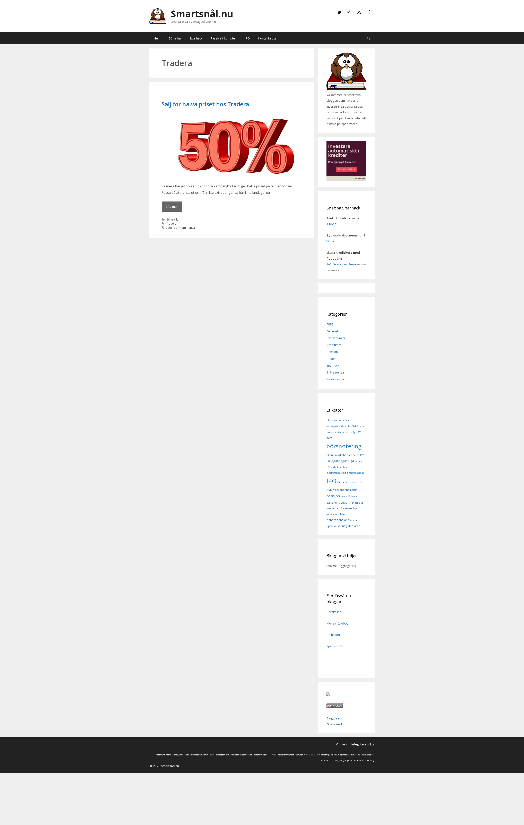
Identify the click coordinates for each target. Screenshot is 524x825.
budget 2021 (356, 432)
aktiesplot (344, 420)
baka (361, 426)
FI (365, 455)
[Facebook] (369, 12)
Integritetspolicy (363, 744)
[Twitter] (339, 12)
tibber (342, 514)
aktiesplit (332, 420)
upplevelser (333, 526)
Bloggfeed (333, 718)
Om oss (341, 744)
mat (329, 489)
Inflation (343, 467)
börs (329, 438)
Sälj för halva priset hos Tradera (205, 104)
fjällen (336, 461)
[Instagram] (349, 12)
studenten (332, 514)
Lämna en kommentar (180, 228)
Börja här (175, 38)
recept (342, 502)
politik (344, 496)
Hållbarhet (332, 467)
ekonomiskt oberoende (341, 455)
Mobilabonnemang (345, 490)
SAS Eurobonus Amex (341, 264)
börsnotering (343, 446)
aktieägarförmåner (336, 426)
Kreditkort (333, 345)
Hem (157, 38)
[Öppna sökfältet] (369, 38)
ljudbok (353, 482)
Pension (332, 352)
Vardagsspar (335, 379)
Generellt (172, 219)
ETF (362, 455)
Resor (330, 359)
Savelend (347, 508)
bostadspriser (341, 432)
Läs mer (172, 206)
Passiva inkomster (223, 38)
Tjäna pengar (335, 372)
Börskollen (333, 612)
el (358, 454)
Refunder (353, 502)
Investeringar (336, 338)
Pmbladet (333, 635)
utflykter (347, 526)
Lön (360, 482)
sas (361, 502)
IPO (247, 38)
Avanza (353, 426)
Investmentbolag (355, 472)
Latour (345, 482)
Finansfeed (334, 724)
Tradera (171, 223)
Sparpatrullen (335, 646)
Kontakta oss (267, 38)
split (357, 508)
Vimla (356, 526)
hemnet (359, 461)
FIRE (329, 324)
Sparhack (196, 38)
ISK (339, 482)
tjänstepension (337, 520)
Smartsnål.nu (202, 13)
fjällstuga (347, 461)
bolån (330, 432)
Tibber (331, 224)
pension (333, 495)
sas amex (333, 508)
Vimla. (330, 241)
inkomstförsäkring (336, 472)
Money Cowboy (337, 623)
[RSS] (359, 12)
